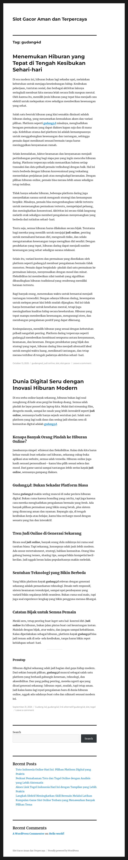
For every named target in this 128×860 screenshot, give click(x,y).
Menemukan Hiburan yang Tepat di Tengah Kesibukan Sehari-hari (49, 63)
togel (93, 707)
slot (57, 363)
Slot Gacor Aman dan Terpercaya (50, 19)
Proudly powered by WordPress (63, 850)
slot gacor (65, 363)
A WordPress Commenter (28, 833)
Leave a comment (82, 363)
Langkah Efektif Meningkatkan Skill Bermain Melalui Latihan (54, 795)
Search (17, 732)
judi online (49, 363)
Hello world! (56, 833)
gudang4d (49, 123)
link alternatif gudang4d (72, 707)
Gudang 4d (41, 707)
